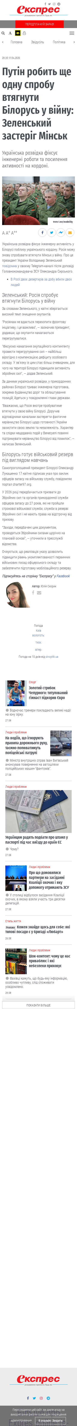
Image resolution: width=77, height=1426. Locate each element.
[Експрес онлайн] (38, 11)
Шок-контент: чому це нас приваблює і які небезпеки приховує (49, 961)
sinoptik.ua (52, 656)
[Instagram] (54, 4)
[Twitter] (49, 4)
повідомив (9, 266)
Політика (59, 42)
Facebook (63, 576)
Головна (16, 42)
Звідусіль (37, 42)
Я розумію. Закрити (50, 1420)
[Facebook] (45, 4)
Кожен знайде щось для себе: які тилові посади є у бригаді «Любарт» (37, 929)
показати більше (38, 1005)
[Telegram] (58, 4)
